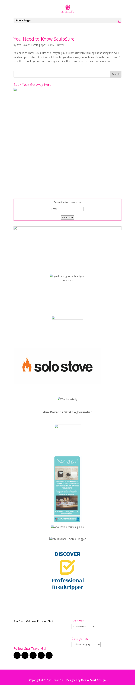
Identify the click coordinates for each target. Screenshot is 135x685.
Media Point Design (93, 680)
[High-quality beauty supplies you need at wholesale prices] (67, 527)
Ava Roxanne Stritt (27, 45)
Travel (60, 45)
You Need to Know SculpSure (44, 39)
